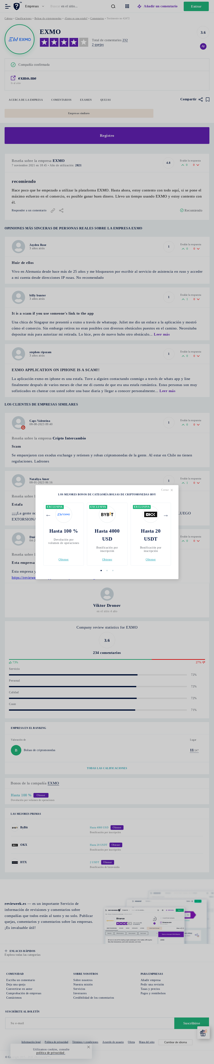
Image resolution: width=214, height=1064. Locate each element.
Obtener (64, 559)
